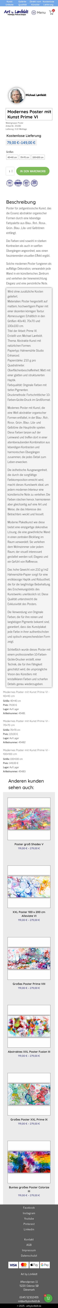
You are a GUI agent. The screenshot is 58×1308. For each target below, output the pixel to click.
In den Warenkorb (33, 171)
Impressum (29, 1250)
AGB (29, 1245)
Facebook (29, 1208)
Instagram (29, 1213)
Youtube (29, 1218)
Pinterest (29, 1224)
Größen (9, 152)
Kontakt (29, 1239)
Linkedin (29, 1229)
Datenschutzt (29, 1256)
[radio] (12, 157)
